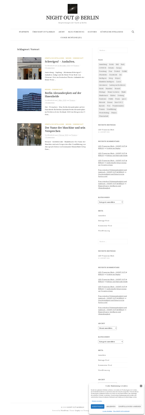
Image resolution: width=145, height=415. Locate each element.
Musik (124, 92)
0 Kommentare (50, 68)
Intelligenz (103, 78)
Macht (101, 88)
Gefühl (124, 71)
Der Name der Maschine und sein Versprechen (65, 129)
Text (108, 106)
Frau (110, 71)
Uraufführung (111, 109)
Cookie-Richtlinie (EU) (71, 37)
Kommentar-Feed (105, 226)
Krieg (111, 78)
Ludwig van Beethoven (117, 85)
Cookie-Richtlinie (107, 411)
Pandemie (102, 99)
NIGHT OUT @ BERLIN (72, 17)
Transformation (118, 106)
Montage (102, 92)
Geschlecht (113, 75)
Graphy (77, 410)
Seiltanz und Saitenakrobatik (116, 155)
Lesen (118, 82)
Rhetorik (102, 102)
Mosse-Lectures (113, 92)
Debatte (111, 68)
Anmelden (102, 216)
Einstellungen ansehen (130, 406)
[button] (141, 386)
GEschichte (103, 75)
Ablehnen (110, 406)
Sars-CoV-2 (119, 102)
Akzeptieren (97, 406)
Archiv (61, 32)
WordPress (64, 410)
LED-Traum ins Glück (106, 130)
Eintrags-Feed (103, 221)
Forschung (102, 71)
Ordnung (121, 95)
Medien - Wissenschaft (74, 58)
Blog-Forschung (76, 32)
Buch (122, 64)
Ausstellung (103, 64)
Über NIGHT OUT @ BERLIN (121, 411)
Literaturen (103, 85)
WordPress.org (104, 231)
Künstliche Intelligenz (111, 32)
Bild (117, 64)
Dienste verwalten (97, 401)
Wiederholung (104, 113)
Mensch (117, 88)
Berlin (111, 64)
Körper (117, 78)
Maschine (109, 88)
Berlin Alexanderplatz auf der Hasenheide (63, 94)
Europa (118, 68)
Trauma (102, 109)
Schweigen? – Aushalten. (60, 61)
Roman (109, 102)
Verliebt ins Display (113, 148)
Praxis (117, 99)
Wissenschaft (103, 116)
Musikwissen (103, 95)
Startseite (24, 32)
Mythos (112, 95)
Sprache (102, 106)
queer (124, 99)
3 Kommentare (50, 137)
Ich (120, 75)
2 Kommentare (50, 103)
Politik (111, 99)
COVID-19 (102, 68)
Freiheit (117, 71)
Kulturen (92, 32)
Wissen (113, 113)
